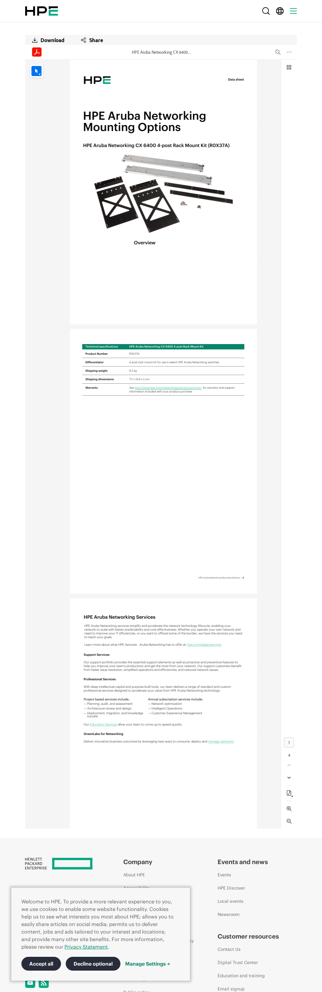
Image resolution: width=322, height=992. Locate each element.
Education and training (241, 975)
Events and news (243, 862)
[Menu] (293, 11)
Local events (230, 901)
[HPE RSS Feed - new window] (44, 983)
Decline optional (93, 964)
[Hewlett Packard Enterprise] (41, 11)
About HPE (134, 875)
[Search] (266, 11)
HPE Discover (231, 888)
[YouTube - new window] (30, 983)
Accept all (41, 964)
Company (137, 862)
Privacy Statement (86, 947)
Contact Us (229, 949)
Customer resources (248, 936)
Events (224, 875)
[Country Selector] (280, 11)
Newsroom (229, 914)
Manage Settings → (147, 964)
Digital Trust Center (238, 962)
